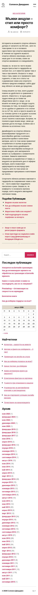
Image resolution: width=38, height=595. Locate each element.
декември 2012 (8, 522)
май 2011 (6, 578)
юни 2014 (6, 466)
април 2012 (7, 547)
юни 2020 (6, 426)
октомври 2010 (8, 581)
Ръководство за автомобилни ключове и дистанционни (16, 389)
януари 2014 (7, 482)
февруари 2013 (8, 516)
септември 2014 (9, 457)
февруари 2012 (8, 553)
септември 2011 (9, 569)
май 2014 (6, 469)
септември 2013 (9, 494)
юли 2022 (6, 420)
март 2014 (6, 476)
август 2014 (7, 460)
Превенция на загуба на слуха (17, 356)
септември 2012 (9, 532)
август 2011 (7, 572)
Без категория (19, 13)
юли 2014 (6, 463)
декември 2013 (8, 485)
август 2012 (7, 535)
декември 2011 (8, 560)
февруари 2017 (8, 435)
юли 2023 (6, 413)
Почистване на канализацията (17, 402)
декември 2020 (8, 423)
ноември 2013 (8, 488)
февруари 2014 (8, 479)
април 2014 (7, 473)
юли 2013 (6, 501)
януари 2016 (7, 448)
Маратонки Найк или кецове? (18, 211)
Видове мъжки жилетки (15, 202)
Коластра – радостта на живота (17, 344)
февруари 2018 (8, 432)
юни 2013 (6, 504)
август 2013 (7, 497)
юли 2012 (6, 538)
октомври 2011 (8, 566)
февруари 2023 (8, 417)
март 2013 (6, 513)
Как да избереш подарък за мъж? (16, 301)
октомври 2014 (8, 454)
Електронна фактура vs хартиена (18, 378)
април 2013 (7, 510)
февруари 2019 (8, 429)
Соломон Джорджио (19, 4)
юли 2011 (6, 575)
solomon (15, 32)
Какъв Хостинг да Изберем (15, 366)
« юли (5, 333)
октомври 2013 (8, 491)
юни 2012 (6, 541)
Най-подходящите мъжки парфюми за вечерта (16, 215)
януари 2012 (7, 557)
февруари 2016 (8, 445)
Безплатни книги (9, 296)
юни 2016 (6, 438)
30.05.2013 (26, 32)
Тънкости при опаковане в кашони (18, 383)
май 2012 (6, 544)
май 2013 (6, 507)
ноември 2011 (8, 563)
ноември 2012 (8, 525)
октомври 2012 (8, 529)
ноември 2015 (8, 451)
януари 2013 (7, 519)
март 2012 (6, 550)
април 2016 (7, 441)
